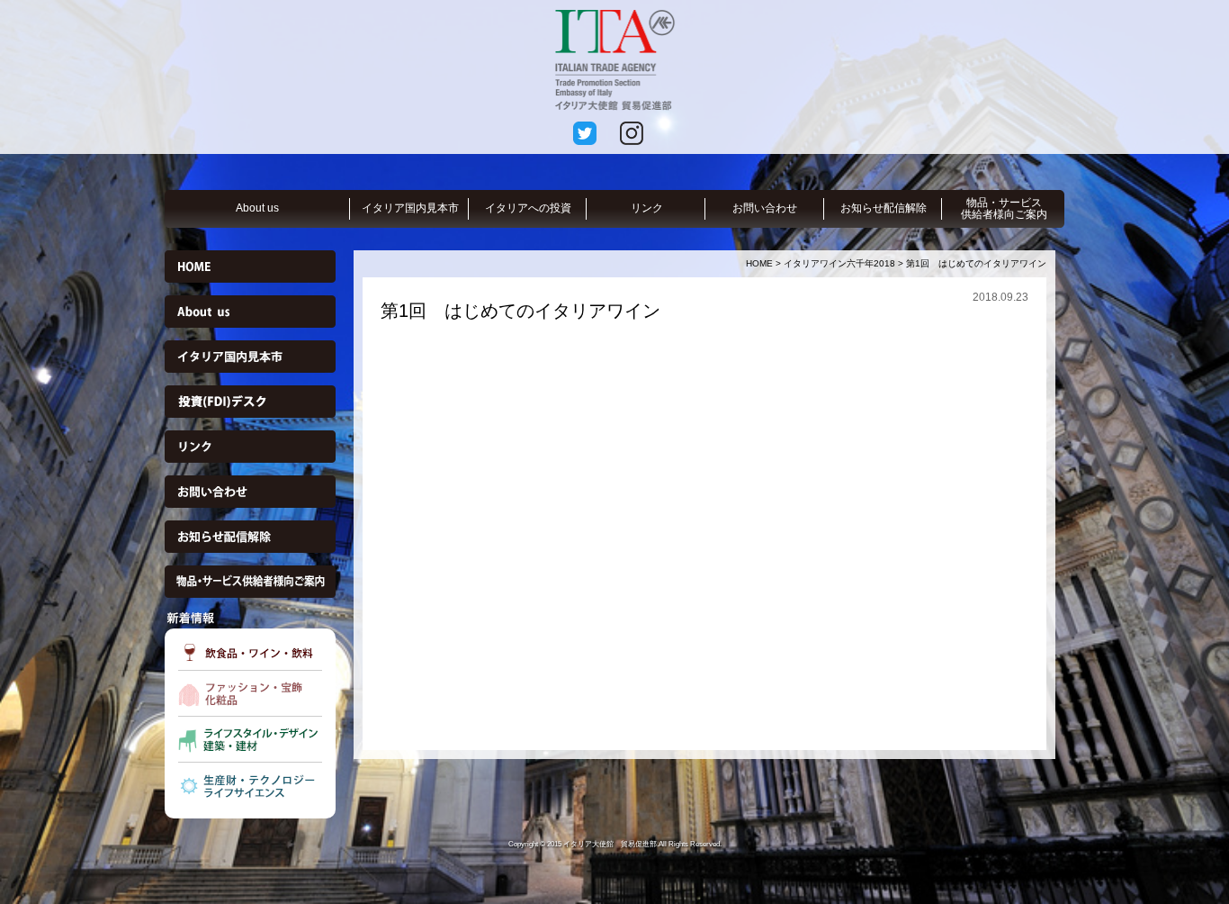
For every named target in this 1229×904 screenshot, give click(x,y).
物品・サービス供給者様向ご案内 (1004, 208)
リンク (647, 208)
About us (257, 208)
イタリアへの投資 (528, 208)
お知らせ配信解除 (883, 208)
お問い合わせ (764, 208)
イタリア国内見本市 (410, 208)
